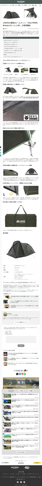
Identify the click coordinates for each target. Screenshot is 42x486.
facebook (20, 374)
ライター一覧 (28, 477)
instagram (22, 374)
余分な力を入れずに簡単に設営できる (10, 46)
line (24, 373)
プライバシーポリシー (17, 477)
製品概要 (5, 54)
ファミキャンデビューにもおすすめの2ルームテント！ (13, 56)
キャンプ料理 (24, 5)
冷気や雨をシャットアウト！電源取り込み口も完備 (13, 50)
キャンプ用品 (17, 5)
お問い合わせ (23, 477)
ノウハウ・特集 (31, 5)
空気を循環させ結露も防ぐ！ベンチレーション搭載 (13, 48)
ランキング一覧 (20, 452)
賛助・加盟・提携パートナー (21, 479)
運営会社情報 (12, 477)
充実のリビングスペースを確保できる (10, 42)
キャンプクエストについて (5, 477)
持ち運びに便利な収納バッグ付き (10, 52)
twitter (17, 374)
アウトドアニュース (4, 5)
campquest (15, 467)
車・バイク (37, 473)
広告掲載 (31, 477)
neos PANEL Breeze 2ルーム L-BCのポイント (11, 40)
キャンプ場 (12, 5)
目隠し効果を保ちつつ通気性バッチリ (10, 44)
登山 (36, 5)
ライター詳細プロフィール (21, 322)
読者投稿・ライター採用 (36, 477)
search (40, 5)
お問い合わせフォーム (15, 328)
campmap (27, 467)
